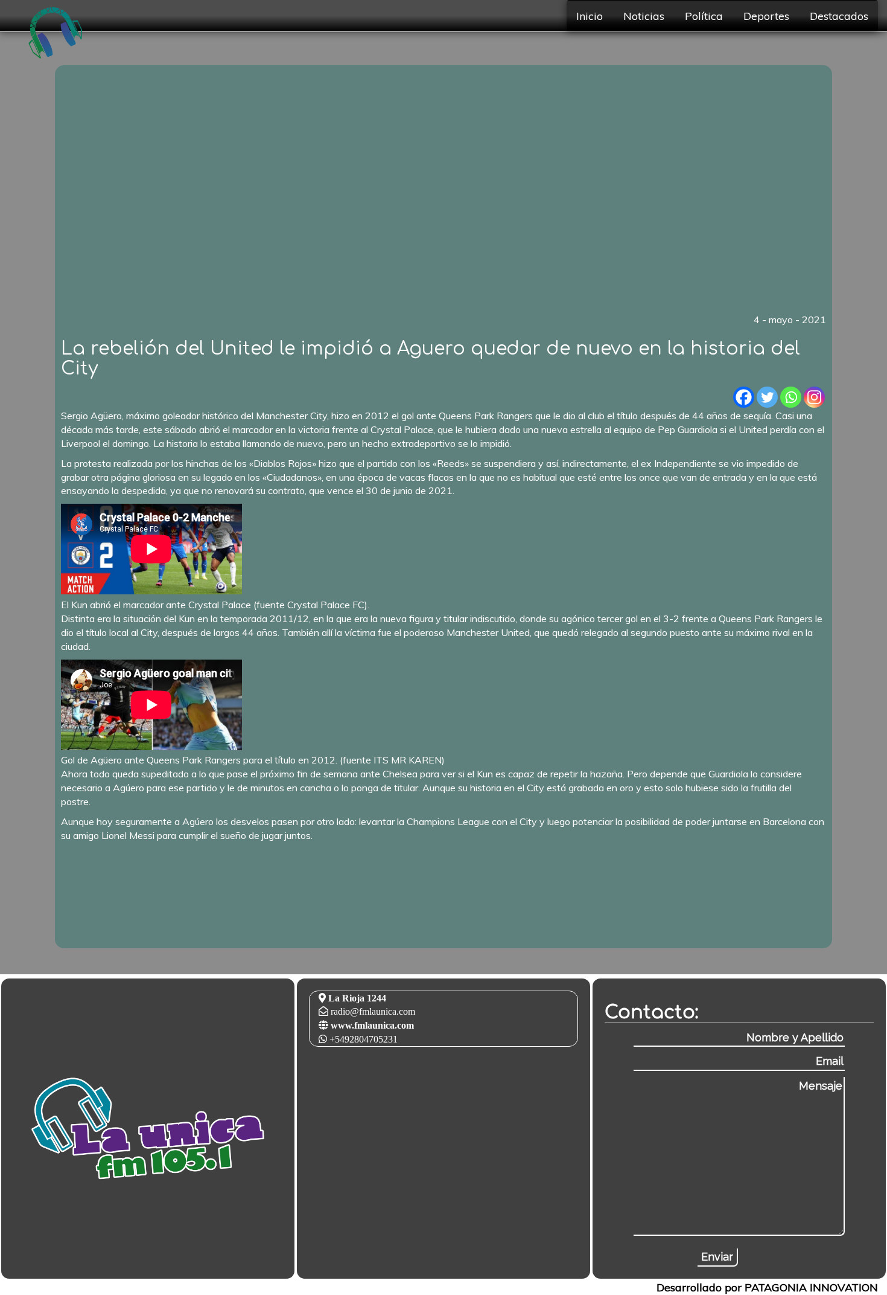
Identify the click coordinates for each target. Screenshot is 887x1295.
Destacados (839, 15)
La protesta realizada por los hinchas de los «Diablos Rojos (186, 463)
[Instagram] (814, 397)
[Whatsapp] (790, 397)
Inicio (589, 15)
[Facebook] (743, 397)
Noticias (643, 15)
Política (704, 15)
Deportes (766, 15)
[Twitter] (767, 397)
